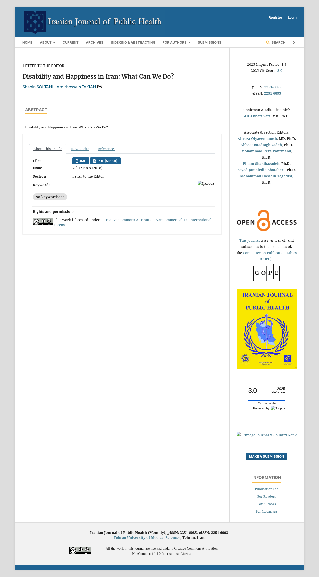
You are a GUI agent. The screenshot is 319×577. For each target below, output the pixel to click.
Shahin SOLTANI (38, 87)
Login (292, 17)
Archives (94, 42)
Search (278, 42)
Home (27, 42)
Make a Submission (266, 456)
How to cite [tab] (80, 148)
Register (275, 17)
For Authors (175, 42)
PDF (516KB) (107, 161)
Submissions (209, 42)
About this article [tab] (47, 148)
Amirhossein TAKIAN (76, 87)
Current (71, 42)
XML (82, 161)
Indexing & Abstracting (133, 42)
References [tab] (106, 148)
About (46, 42)
